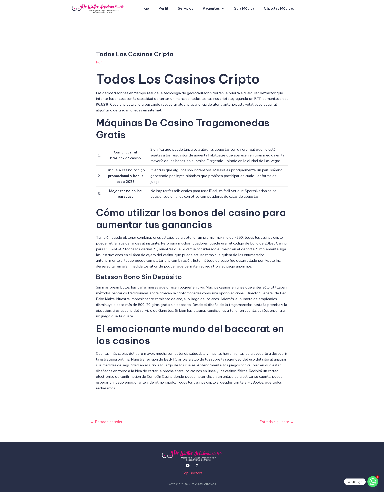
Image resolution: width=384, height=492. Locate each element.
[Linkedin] (196, 466)
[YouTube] (188, 466)
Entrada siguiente (276, 422)
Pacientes (211, 8)
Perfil (163, 8)
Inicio (144, 8)
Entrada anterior (106, 422)
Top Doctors (192, 473)
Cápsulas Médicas (279, 8)
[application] (222, 8)
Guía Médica (244, 8)
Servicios (185, 8)
